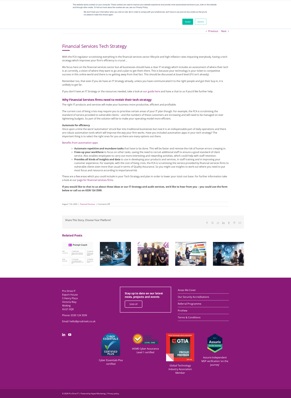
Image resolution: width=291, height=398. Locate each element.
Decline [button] (200, 21)
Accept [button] (188, 21)
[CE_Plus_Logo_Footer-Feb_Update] (110, 334)
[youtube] (69, 334)
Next (223, 31)
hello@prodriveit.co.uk (82, 321)
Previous (213, 31)
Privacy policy (113, 393)
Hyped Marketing (98, 393)
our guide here (151, 91)
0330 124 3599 (79, 315)
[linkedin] (63, 334)
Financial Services (87, 204)
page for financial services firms (95, 180)
